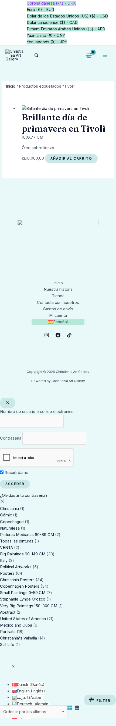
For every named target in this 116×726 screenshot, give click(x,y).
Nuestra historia (58, 289)
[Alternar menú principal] (105, 55)
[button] (37, 55)
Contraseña (10, 438)
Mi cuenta (58, 315)
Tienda (58, 295)
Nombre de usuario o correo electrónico (37, 411)
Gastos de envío (58, 309)
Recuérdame (16, 472)
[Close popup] (7, 403)
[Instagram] (46, 335)
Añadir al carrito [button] (71, 158)
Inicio (10, 86)
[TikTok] (69, 335)
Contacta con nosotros (58, 302)
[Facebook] (58, 335)
